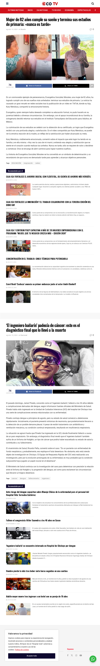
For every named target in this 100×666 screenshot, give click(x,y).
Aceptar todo (32, 656)
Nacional (24, 335)
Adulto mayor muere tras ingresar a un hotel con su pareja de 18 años (37, 596)
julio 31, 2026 (11, 262)
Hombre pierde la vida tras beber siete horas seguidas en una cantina (37, 571)
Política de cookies (22, 650)
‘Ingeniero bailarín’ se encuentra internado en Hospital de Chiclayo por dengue (40, 545)
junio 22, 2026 (11, 287)
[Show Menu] (7, 3)
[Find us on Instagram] (76, 655)
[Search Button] (92, 3)
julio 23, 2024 (11, 600)
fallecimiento (34, 478)
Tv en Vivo (56, 10)
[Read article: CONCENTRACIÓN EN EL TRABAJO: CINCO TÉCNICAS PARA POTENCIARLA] (18, 272)
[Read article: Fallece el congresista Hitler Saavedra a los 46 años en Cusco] (18, 533)
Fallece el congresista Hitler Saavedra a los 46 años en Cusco (33, 520)
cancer (14, 478)
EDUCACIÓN (16, 163)
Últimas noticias (16, 10)
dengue (23, 478)
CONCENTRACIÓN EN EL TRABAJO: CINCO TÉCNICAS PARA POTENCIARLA (37, 258)
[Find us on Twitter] (72, 655)
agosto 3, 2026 (12, 237)
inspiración (28, 163)
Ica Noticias (42, 10)
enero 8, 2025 (11, 498)
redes (37, 163)
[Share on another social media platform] (92, 86)
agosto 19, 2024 (11, 29)
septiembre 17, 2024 (13, 524)
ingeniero (45, 478)
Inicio (30, 10)
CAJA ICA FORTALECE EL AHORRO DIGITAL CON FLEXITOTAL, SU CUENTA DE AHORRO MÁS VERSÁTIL (48, 176)
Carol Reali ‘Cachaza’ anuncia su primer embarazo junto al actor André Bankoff (41, 284)
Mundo (23, 29)
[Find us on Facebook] (67, 655)
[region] (32, 645)
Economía (69, 10)
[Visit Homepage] (50, 4)
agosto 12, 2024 (12, 574)
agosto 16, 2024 (12, 549)
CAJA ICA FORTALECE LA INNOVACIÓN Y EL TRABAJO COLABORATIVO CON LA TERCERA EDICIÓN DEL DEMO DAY (48, 203)
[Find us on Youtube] (81, 655)
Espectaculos (84, 10)
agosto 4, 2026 (12, 180)
